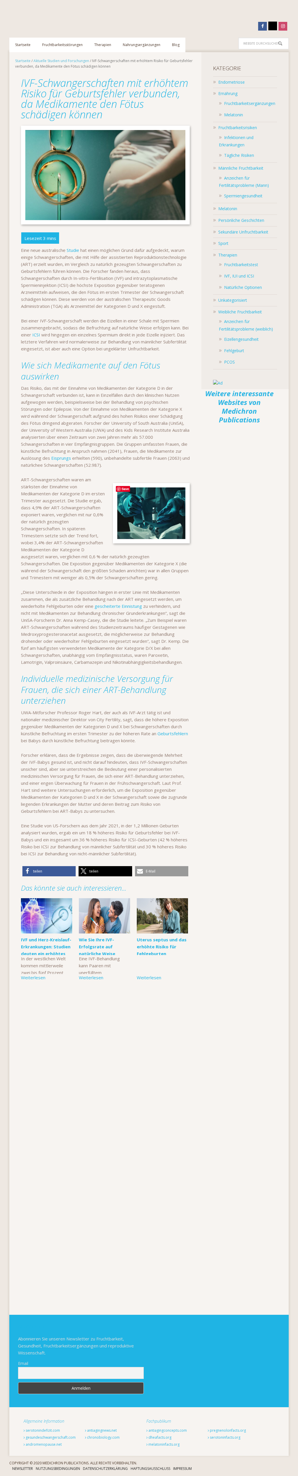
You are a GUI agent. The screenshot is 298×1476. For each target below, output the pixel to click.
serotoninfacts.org (224, 1437)
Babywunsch (47, 15)
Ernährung (227, 93)
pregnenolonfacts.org (227, 1430)
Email (23, 1363)
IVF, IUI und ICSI (239, 276)
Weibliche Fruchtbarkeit (240, 312)
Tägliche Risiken (239, 155)
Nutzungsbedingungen (58, 1468)
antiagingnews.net (101, 1430)
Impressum (182, 1468)
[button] (49, 871)
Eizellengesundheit (241, 339)
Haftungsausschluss (150, 1468)
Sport (223, 243)
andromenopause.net (43, 1444)
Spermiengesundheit (243, 196)
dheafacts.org (159, 1437)
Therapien (227, 255)
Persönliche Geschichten (241, 220)
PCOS (229, 362)
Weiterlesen (33, 977)
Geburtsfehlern (172, 733)
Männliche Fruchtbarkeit (240, 168)
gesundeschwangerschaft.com (50, 1437)
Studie (73, 250)
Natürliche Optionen (243, 287)
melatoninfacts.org (164, 1444)
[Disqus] (105, 1074)
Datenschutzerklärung (105, 1468)
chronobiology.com (103, 1437)
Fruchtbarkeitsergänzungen (249, 103)
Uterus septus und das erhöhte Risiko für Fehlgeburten (162, 946)
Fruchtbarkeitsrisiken (237, 127)
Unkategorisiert (232, 300)
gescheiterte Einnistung (117, 606)
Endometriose (231, 82)
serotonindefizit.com (42, 1430)
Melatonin (233, 114)
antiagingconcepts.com (167, 1430)
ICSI (36, 335)
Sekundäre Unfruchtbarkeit (243, 232)
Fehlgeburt (234, 350)
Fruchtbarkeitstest (241, 264)
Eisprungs (61, 458)
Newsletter (22, 1468)
